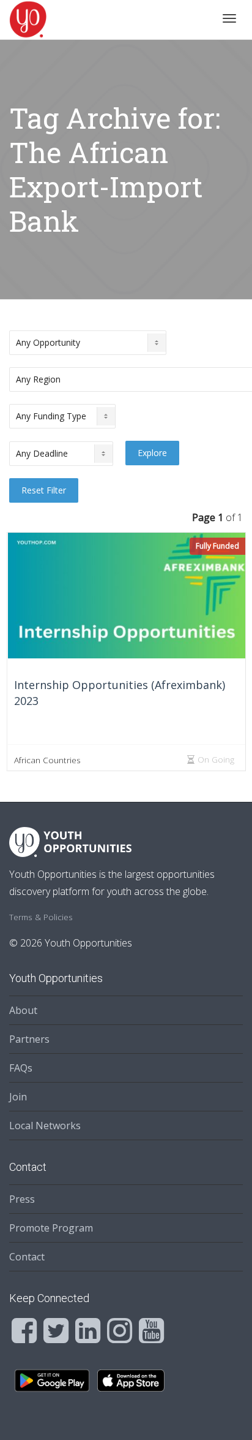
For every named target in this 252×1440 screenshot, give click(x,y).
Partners (29, 1039)
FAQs (20, 1068)
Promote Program (51, 1228)
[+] (126, 595)
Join (18, 1096)
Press (22, 1199)
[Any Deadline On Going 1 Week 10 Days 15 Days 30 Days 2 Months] (61, 453)
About (23, 1010)
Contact (27, 1256)
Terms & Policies (41, 917)
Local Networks (45, 1125)
